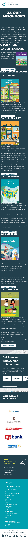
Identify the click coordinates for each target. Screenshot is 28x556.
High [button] (6, 519)
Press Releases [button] (9, 508)
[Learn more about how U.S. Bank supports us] (14, 438)
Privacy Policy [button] (19, 530)
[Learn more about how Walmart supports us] (14, 447)
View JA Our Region (9, 287)
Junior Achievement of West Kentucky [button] (13, 523)
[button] (3, 535)
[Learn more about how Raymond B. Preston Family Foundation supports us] (14, 421)
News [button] (6, 509)
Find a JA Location (10, 526)
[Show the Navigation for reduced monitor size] (25, 4)
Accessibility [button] (7, 532)
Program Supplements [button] (11, 487)
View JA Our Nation (9, 231)
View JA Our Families (9, 174)
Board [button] (6, 502)
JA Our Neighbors (8, 69)
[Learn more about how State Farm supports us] (14, 429)
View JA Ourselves (8, 345)
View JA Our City (8, 116)
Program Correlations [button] (11, 489)
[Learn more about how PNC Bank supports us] (14, 412)
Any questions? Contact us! (10, 386)
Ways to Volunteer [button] (10, 484)
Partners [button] (7, 492)
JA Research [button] (8, 506)
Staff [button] (6, 501)
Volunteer (17, 378)
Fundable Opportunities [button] (12, 493)
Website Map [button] (14, 532)
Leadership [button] (8, 499)
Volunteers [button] (8, 482)
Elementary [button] (8, 515)
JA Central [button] (21, 532)
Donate (7, 378)
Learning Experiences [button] (12, 513)
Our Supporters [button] (9, 495)
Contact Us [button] (7, 472)
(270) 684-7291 (8, 474)
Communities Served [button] (11, 504)
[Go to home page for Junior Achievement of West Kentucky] (10, 4)
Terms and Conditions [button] (9, 530)
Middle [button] (7, 517)
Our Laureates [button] (9, 511)
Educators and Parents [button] (12, 486)
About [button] (7, 497)
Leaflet (12, 391)
